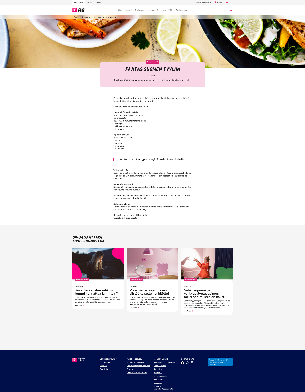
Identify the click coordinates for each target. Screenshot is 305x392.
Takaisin (77, 17)
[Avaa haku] (231, 10)
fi (229, 2)
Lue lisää (78, 305)
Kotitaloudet (86, 17)
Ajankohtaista (96, 17)
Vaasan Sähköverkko (217, 360)
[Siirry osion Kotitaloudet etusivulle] (78, 9)
